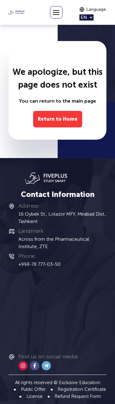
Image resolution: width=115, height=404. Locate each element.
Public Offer (33, 389)
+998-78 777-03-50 (39, 264)
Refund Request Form (78, 396)
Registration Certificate (82, 389)
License (34, 396)
